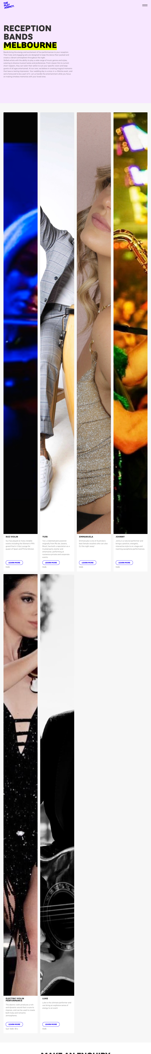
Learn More (14, 563)
